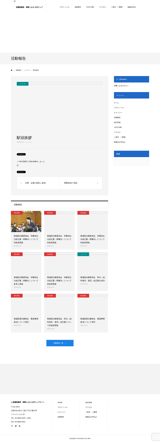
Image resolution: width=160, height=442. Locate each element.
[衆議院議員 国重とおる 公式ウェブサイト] (28, 7)
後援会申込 (132, 7)
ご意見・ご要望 (116, 7)
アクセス (102, 7)
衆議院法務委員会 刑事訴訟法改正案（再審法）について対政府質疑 (26, 239)
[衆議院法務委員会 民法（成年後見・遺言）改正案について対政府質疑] (59, 304)
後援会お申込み (119, 142)
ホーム (116, 103)
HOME (60, 402)
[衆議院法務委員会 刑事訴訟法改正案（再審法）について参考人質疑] (26, 262)
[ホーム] (12, 70)
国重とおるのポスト (121, 86)
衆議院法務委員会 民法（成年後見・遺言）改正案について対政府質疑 (59, 322)
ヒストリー (118, 112)
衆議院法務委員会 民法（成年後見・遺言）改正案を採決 (92, 279)
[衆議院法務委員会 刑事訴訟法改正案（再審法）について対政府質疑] (26, 221)
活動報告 (77, 7)
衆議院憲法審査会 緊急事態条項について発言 (26, 320)
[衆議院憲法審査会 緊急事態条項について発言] (26, 304)
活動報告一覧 (58, 343)
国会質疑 (17, 213)
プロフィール (64, 7)
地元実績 (117, 122)
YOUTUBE (90, 7)
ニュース (29, 142)
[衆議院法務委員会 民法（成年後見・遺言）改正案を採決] (92, 262)
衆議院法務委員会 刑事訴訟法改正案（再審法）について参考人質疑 (26, 280)
